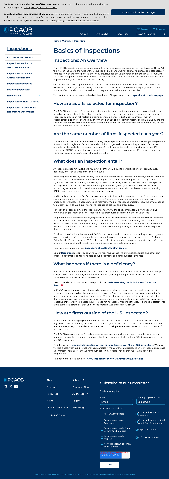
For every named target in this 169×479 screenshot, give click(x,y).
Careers (144, 29)
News (50, 401)
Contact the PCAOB (57, 407)
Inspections (79, 41)
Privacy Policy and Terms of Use (40, 7)
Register (77, 401)
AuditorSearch (80, 394)
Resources (67, 253)
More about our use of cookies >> (82, 20)
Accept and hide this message (138, 12)
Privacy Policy (57, 20)
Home (56, 41)
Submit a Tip (79, 380)
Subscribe (160, 29)
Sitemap (131, 474)
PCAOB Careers (59, 415)
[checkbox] (132, 429)
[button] (164, 34)
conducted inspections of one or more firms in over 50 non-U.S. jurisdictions (112, 345)
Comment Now (80, 387)
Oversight (66, 41)
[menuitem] (84, 33)
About (50, 380)
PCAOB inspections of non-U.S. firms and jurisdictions (114, 359)
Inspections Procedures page (147, 95)
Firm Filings (78, 407)
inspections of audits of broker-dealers (105, 248)
